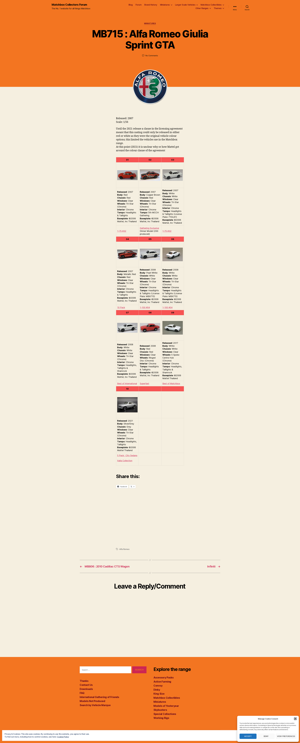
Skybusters (160, 709)
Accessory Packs (164, 677)
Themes (218, 8)
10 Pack (121, 307)
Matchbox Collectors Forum (69, 4)
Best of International (127, 383)
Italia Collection (124, 460)
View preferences (286, 736)
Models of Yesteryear (166, 705)
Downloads (86, 689)
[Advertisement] (150, 522)
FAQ (82, 693)
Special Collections (165, 714)
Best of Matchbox (171, 383)
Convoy (158, 685)
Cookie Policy (63, 737)
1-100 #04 (145, 307)
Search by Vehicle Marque (95, 705)
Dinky (157, 689)
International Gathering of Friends (99, 697)
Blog (131, 5)
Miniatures (165, 5)
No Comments (151, 55)
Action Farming (162, 681)
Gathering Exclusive (149, 228)
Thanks (84, 680)
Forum (139, 5)
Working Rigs (161, 718)
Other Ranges (201, 8)
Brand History (150, 5)
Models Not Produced (92, 701)
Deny (266, 736)
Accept (248, 736)
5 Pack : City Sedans (127, 455)
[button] (295, 719)
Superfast (144, 383)
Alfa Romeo (124, 549)
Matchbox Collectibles (211, 5)
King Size (159, 693)
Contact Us (86, 684)
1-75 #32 (121, 231)
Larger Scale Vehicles (185, 5)
